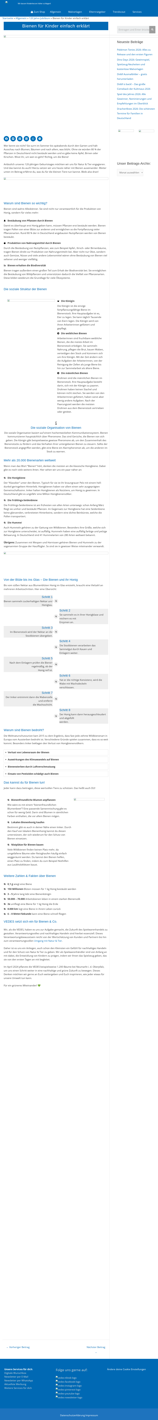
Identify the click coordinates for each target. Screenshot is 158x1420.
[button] (6, 138)
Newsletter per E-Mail (16, 1376)
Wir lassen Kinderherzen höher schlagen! (34, 3)
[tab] (56, 752)
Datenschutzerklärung (72, 1415)
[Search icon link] (150, 12)
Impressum (91, 1415)
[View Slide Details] (56, 188)
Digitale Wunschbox (15, 1373)
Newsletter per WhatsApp (18, 1380)
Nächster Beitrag (96, 1348)
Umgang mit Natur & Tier (48, 940)
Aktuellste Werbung (15, 1384)
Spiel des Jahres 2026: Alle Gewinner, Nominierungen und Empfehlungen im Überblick (134, 99)
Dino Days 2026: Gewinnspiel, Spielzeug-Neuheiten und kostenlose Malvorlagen (133, 64)
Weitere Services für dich (18, 1388)
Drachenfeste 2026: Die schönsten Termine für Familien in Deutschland (136, 113)
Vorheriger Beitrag (18, 1347)
